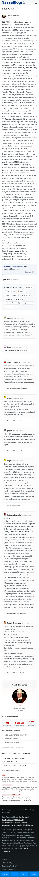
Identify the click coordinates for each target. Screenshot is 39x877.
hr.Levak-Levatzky (12, 307)
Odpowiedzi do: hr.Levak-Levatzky (17, 613)
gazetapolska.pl (7, 820)
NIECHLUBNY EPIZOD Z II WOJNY (16, 735)
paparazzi (26, 295)
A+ (15, 874)
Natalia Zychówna (12, 295)
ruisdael (8, 299)
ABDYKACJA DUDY (10, 761)
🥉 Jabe (21, 291)
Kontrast (5, 874)
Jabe (9, 347)
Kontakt (4, 859)
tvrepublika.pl (19, 825)
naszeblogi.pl (22, 822)
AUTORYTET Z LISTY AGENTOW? (15, 765)
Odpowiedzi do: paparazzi (14, 451)
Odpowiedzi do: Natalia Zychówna (16, 673)
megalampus (28, 303)
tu (17, 835)
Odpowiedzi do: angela (13, 421)
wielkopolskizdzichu (12, 303)
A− (24, 874)
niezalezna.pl (28, 382)
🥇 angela (28, 287)
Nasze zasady (7, 863)
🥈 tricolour (10, 291)
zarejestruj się (18, 266)
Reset (34, 874)
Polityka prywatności (9, 869)
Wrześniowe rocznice (11, 738)
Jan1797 (19, 299)
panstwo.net (18, 820)
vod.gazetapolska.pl (9, 822)
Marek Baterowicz (14, 15)
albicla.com (29, 825)
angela (9, 398)
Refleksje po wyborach (12, 742)
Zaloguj (7, 266)
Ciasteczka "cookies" (9, 866)
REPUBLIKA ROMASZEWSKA (14, 758)
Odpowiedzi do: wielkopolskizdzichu (17, 388)
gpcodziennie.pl (7, 825)
